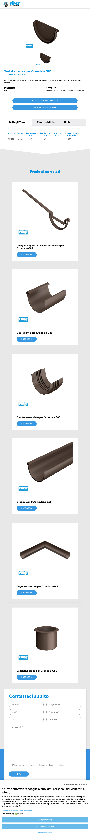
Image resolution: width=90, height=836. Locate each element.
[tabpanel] (45, 57)
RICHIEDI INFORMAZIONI (45, 107)
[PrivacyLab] (19, 813)
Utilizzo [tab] (68, 122)
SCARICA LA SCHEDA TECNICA (45, 101)
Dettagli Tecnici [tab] (18, 122)
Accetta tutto (45, 820)
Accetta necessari (45, 826)
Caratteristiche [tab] (46, 122)
